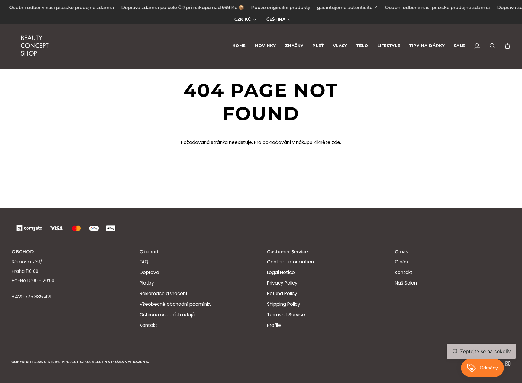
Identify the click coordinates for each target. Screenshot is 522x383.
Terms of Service (286, 314)
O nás (401, 262)
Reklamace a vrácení (163, 293)
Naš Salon (406, 283)
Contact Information (290, 262)
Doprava (149, 272)
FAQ (144, 262)
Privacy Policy (282, 283)
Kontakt (148, 325)
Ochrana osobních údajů (167, 314)
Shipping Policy (283, 304)
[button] (294, 46)
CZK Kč (242, 19)
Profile (274, 325)
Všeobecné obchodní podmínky (176, 304)
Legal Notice (281, 272)
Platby (147, 283)
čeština (275, 19)
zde (336, 142)
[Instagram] (508, 363)
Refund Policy (282, 293)
